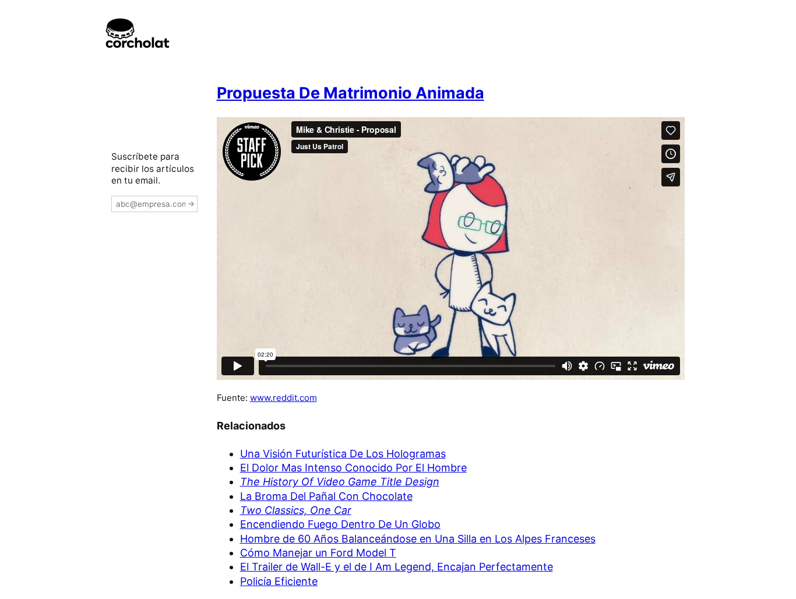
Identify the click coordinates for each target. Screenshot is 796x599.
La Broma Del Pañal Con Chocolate (326, 496)
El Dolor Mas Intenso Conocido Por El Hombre (353, 467)
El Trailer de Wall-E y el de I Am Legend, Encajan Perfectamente (396, 567)
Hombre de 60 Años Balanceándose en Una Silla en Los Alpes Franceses (418, 539)
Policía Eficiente (279, 581)
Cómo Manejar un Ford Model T (318, 553)
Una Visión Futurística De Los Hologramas (343, 454)
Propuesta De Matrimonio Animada (350, 93)
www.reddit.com (283, 397)
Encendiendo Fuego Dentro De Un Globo (340, 524)
